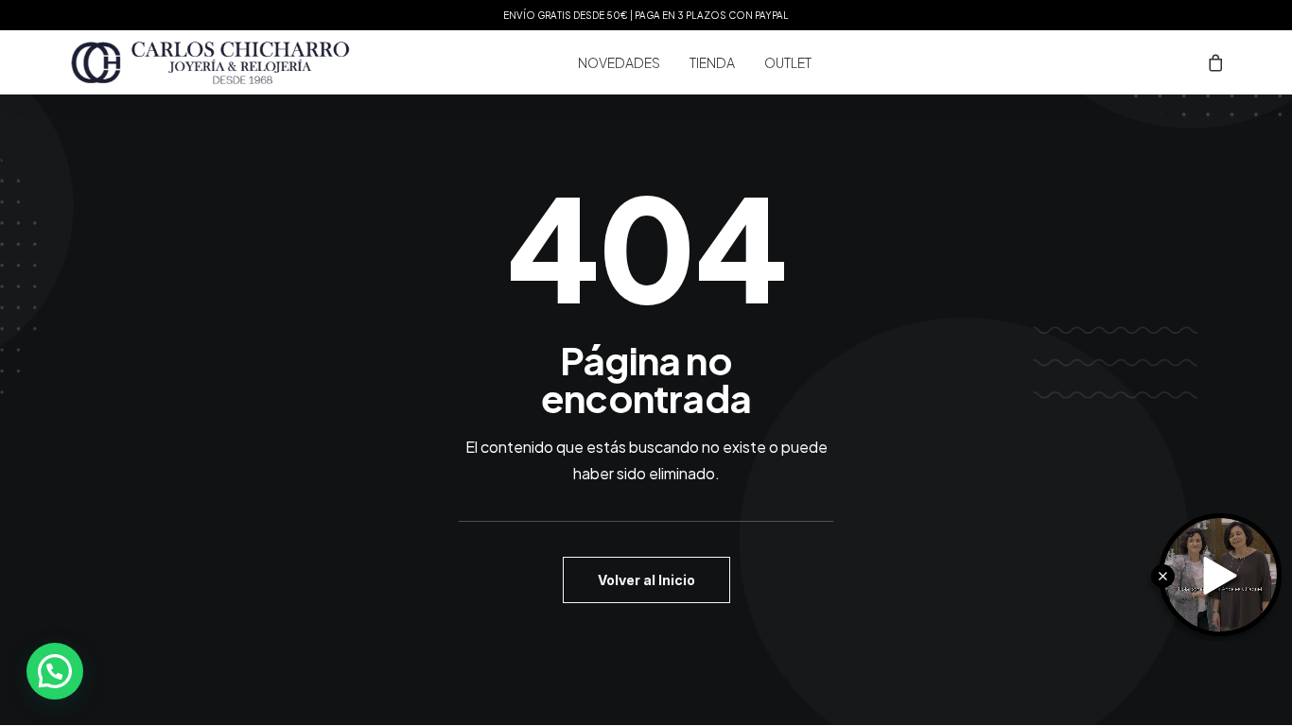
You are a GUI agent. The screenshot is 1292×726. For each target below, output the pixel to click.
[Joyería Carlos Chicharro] (211, 62)
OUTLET (788, 62)
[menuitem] (619, 62)
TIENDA (712, 62)
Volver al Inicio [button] (646, 580)
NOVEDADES (619, 62)
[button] (54, 671)
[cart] (1216, 62)
